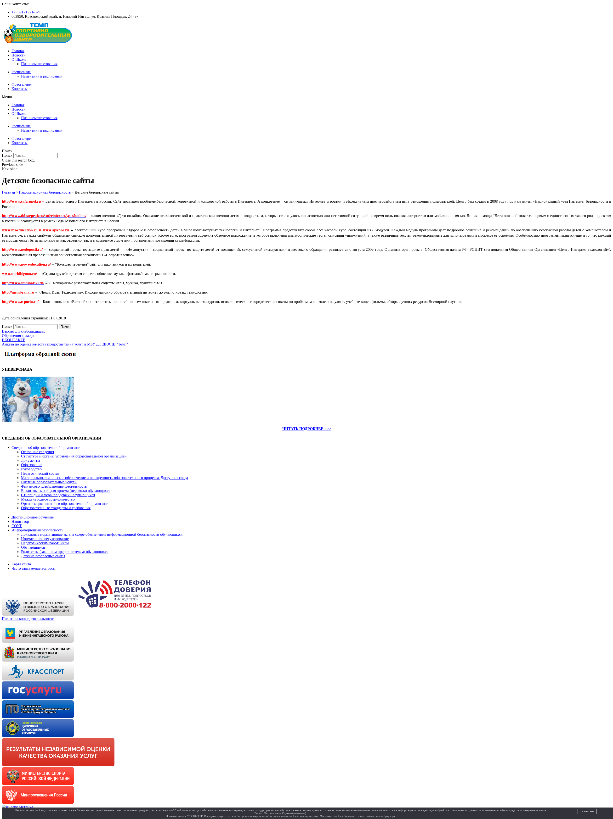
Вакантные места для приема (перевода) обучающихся (65, 491)
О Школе (18, 59)
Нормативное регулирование (45, 539)
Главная (17, 51)
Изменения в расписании (41, 76)
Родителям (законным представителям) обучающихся (64, 552)
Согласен (587, 811)
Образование (31, 465)
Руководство (31, 469)
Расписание (21, 72)
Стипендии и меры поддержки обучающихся (58, 495)
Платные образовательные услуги (49, 482)
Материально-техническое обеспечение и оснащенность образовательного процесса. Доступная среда (104, 478)
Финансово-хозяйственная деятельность (54, 486)
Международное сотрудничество (48, 499)
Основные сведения (37, 452)
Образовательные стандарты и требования (56, 508)
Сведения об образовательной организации (47, 448)
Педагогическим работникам (45, 543)
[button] (306, 97)
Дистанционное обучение (32, 517)
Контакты (19, 89)
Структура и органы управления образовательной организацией (74, 456)
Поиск (7, 155)
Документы (30, 460)
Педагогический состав (40, 473)
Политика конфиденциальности (28, 619)
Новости (18, 55)
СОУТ (16, 526)
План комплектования (39, 64)
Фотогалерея (21, 84)
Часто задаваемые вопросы (33, 568)
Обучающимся (33, 547)
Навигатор (20, 521)
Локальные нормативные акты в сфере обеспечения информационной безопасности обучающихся (101, 534)
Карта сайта (21, 564)
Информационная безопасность (37, 530)
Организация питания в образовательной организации (66, 503)
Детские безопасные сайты (43, 556)
